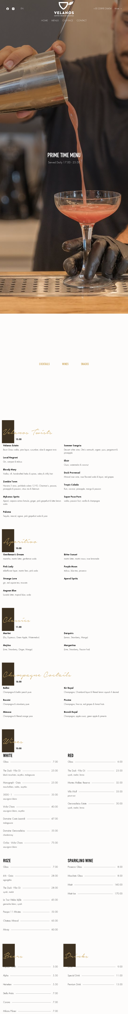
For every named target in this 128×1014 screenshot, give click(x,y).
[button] (22, 9)
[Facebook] (7, 9)
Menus (55, 20)
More (117, 9)
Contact (81, 20)
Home (44, 20)
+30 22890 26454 (103, 9)
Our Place (67, 20)
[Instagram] (13, 9)
